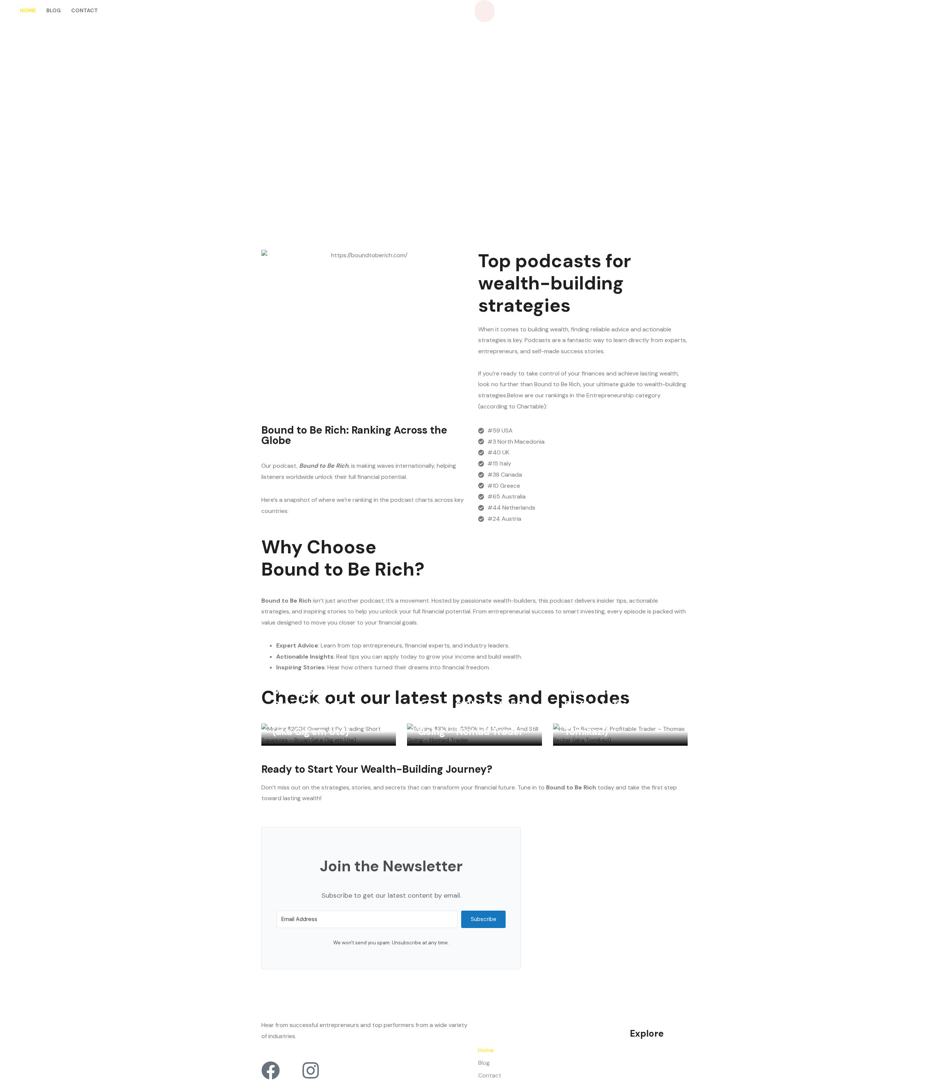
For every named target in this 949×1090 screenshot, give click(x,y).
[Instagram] (310, 1070)
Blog (53, 10)
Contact (84, 10)
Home (28, 10)
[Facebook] (270, 1070)
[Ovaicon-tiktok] (290, 1070)
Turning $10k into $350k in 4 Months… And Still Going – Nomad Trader (473, 718)
